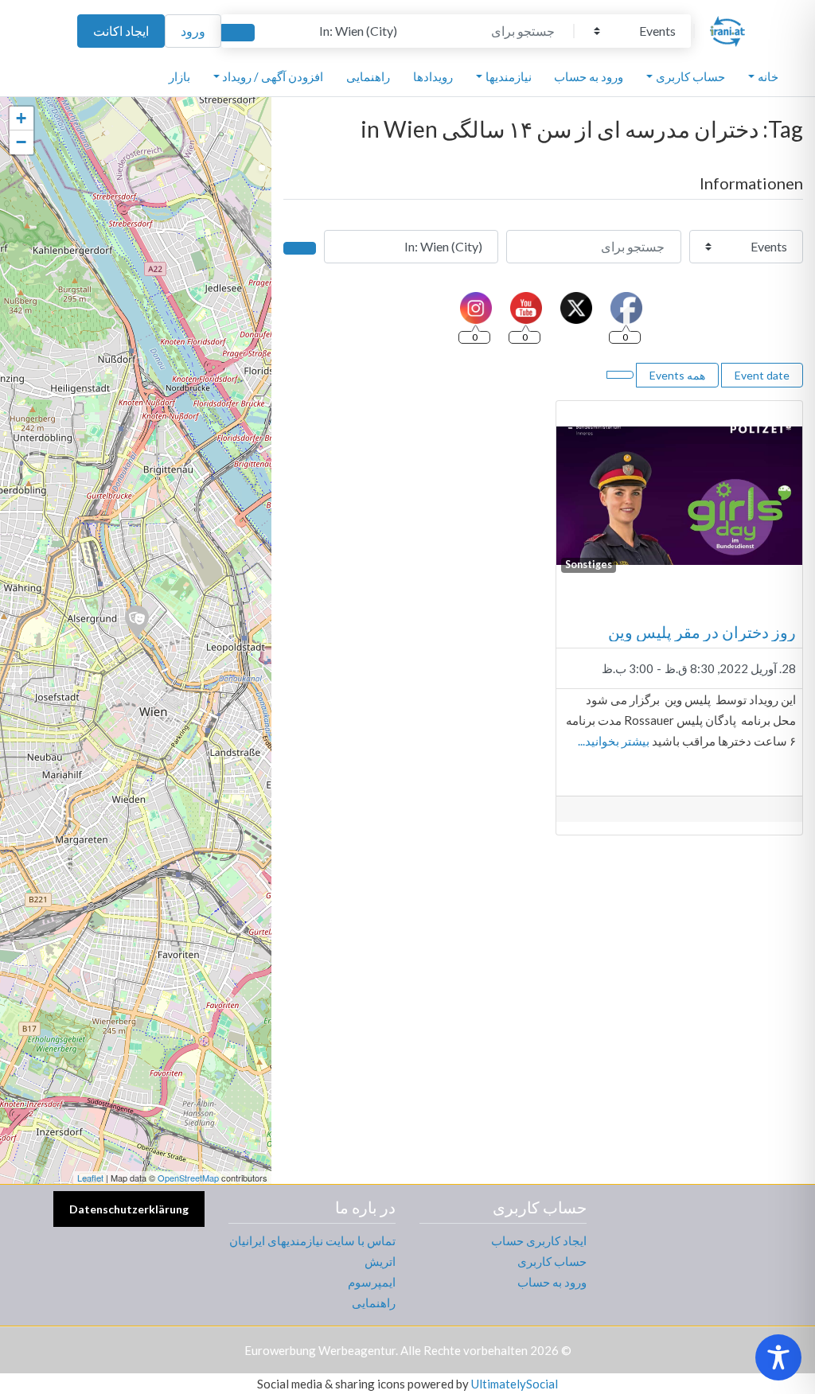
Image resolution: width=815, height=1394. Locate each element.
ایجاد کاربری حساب (539, 1240)
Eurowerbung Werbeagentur (320, 1350)
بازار (179, 76)
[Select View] (620, 375)
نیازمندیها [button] (508, 76)
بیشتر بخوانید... (613, 741)
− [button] (21, 142)
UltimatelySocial (514, 1383)
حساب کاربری (552, 1261)
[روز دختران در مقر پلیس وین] (136, 621)
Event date (762, 375)
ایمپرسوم (372, 1282)
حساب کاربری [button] (690, 76)
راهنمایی (368, 76)
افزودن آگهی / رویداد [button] (272, 76)
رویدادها (433, 76)
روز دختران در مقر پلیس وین (702, 631)
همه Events (677, 375)
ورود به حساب (588, 76)
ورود (193, 30)
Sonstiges (588, 564)
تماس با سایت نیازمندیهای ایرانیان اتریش (312, 1250)
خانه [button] (768, 76)
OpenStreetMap (188, 1177)
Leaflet (90, 1177)
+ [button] (21, 118)
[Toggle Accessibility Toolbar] (778, 1357)
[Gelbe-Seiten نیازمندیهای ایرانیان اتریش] (727, 28)
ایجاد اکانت (121, 30)
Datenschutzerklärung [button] (129, 1209)
